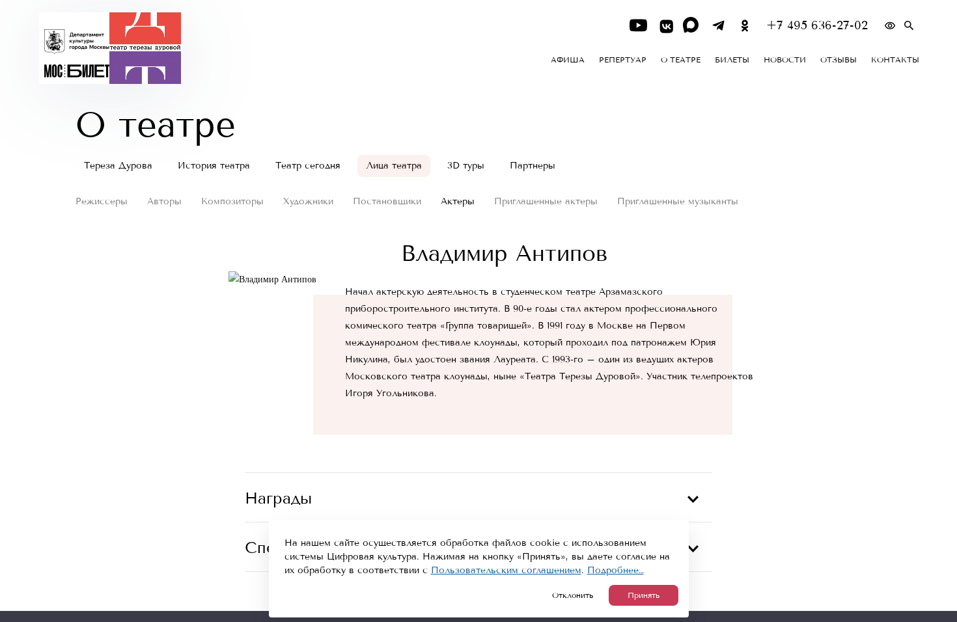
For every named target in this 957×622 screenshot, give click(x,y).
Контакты (895, 59)
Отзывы (838, 59)
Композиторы (232, 201)
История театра (214, 165)
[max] (691, 25)
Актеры (458, 201)
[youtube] (638, 25)
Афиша (568, 59)
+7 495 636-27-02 (817, 26)
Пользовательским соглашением (506, 570)
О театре (680, 59)
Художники (308, 201)
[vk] (665, 25)
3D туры (465, 165)
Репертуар (622, 59)
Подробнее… (615, 570)
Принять (643, 595)
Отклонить (572, 595)
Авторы (164, 201)
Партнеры (532, 165)
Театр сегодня (307, 165)
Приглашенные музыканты (677, 201)
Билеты (732, 59)
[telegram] (718, 25)
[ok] (745, 25)
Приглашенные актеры (546, 201)
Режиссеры (102, 201)
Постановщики (387, 201)
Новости (785, 59)
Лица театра (394, 165)
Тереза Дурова (118, 165)
